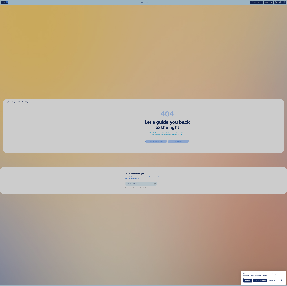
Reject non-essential (260, 280)
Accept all (247, 280)
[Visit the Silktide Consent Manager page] (281, 280)
